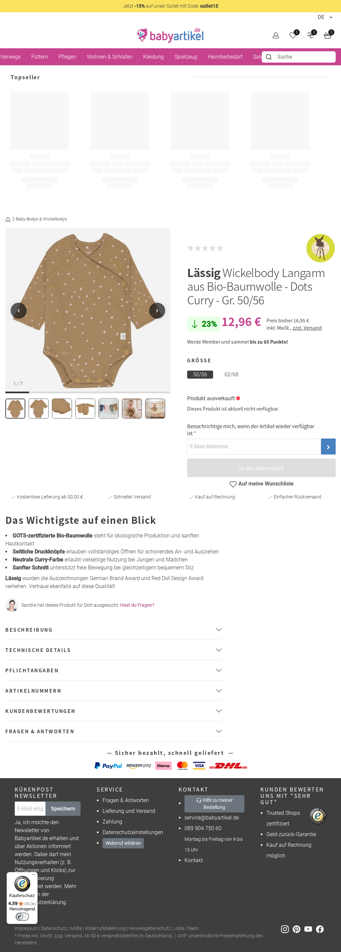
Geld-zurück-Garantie (291, 834)
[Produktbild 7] (155, 409)
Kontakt (193, 860)
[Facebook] (321, 929)
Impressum (26, 928)
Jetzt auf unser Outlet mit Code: (170, 6)
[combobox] (299, 57)
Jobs (179, 928)
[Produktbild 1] (15, 409)
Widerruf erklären (123, 843)
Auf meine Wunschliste (266, 483)
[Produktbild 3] (62, 409)
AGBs (76, 928)
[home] (170, 35)
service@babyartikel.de (211, 817)
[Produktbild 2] (39, 409)
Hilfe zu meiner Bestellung (217, 803)
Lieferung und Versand (129, 811)
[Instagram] (287, 929)
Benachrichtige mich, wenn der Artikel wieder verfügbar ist (250, 430)
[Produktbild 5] (109, 409)
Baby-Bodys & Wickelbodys (41, 218)
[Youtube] (310, 929)
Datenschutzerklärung (40, 902)
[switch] (22, 917)
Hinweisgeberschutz (150, 928)
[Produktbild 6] (132, 409)
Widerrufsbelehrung (105, 928)
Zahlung (112, 821)
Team (192, 928)
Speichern (63, 808)
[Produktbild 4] (85, 409)
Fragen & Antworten (126, 800)
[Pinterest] (298, 929)
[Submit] (269, 57)
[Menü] (34, 876)
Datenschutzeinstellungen (133, 832)
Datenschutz (54, 928)
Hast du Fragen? (137, 605)
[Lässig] (321, 248)
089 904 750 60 (202, 828)
